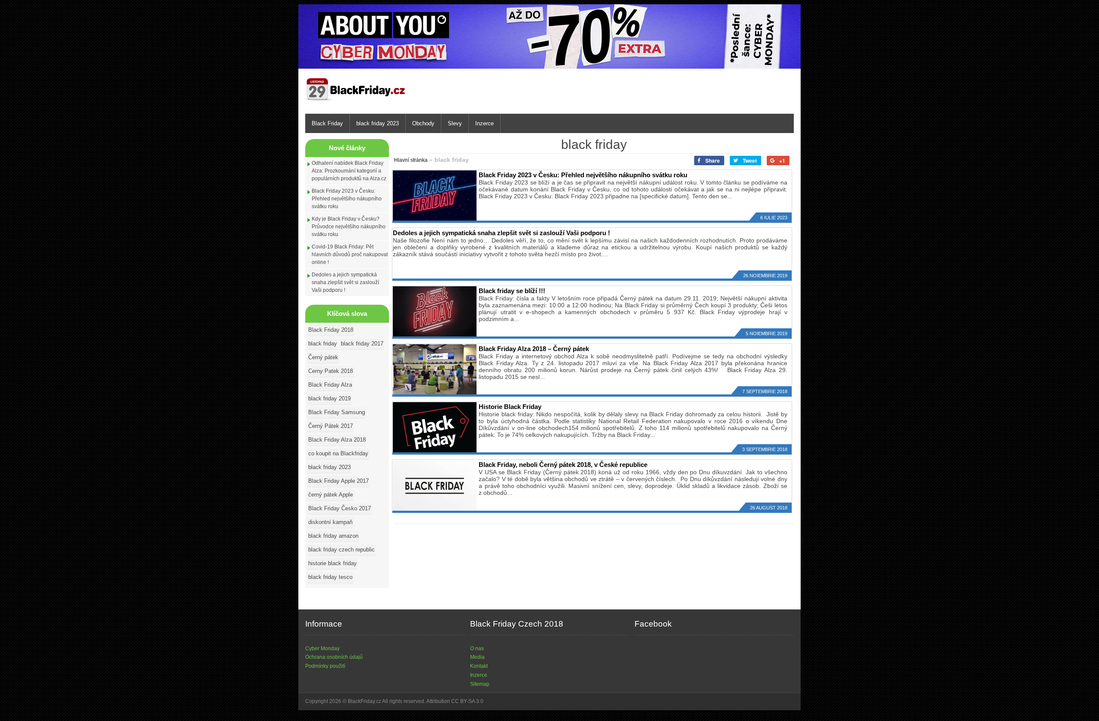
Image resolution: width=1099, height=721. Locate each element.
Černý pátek (323, 357)
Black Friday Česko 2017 (339, 508)
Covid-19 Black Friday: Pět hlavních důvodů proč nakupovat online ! (350, 254)
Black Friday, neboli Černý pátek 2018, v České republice (563, 464)
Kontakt (479, 666)
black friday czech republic (341, 549)
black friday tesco (330, 577)
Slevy (455, 123)
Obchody (423, 123)
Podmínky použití (325, 666)
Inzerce (484, 123)
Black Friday (327, 123)
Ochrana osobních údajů (334, 657)
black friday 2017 (362, 343)
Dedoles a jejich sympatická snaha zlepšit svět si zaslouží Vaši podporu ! (345, 282)
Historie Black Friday (510, 406)
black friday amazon (333, 536)
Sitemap (479, 684)
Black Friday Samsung (336, 412)
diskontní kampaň (330, 522)
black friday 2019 (329, 398)
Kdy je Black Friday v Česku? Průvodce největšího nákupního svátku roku (349, 226)
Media (477, 657)
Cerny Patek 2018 (330, 371)
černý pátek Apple (330, 494)
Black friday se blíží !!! (512, 290)
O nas (477, 648)
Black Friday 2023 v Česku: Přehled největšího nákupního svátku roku (347, 198)
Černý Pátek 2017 (330, 426)
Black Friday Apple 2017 (338, 481)
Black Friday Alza (330, 385)
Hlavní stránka (411, 160)
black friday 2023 (377, 123)
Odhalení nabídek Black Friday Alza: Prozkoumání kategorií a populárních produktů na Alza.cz (349, 171)
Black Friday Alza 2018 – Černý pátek (534, 348)
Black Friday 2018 (330, 330)
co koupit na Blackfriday (338, 453)
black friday (322, 343)
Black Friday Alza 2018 (337, 439)
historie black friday (332, 563)
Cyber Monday (322, 648)
